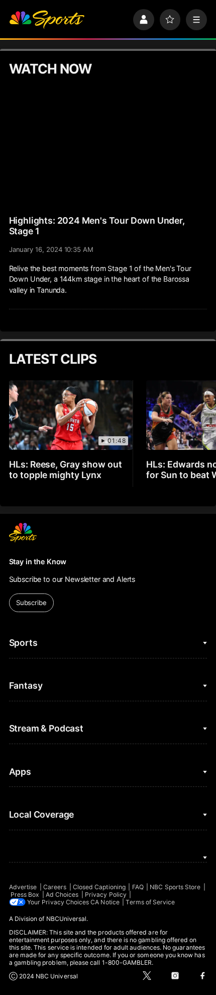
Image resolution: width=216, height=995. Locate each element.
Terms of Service (150, 902)
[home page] (46, 19)
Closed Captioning (99, 887)
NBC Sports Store (175, 887)
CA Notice (105, 902)
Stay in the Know (38, 561)
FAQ (138, 887)
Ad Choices (62, 894)
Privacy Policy (106, 894)
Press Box (25, 894)
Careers (54, 887)
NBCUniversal (66, 918)
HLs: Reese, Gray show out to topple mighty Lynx (66, 469)
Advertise (23, 887)
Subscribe (31, 603)
